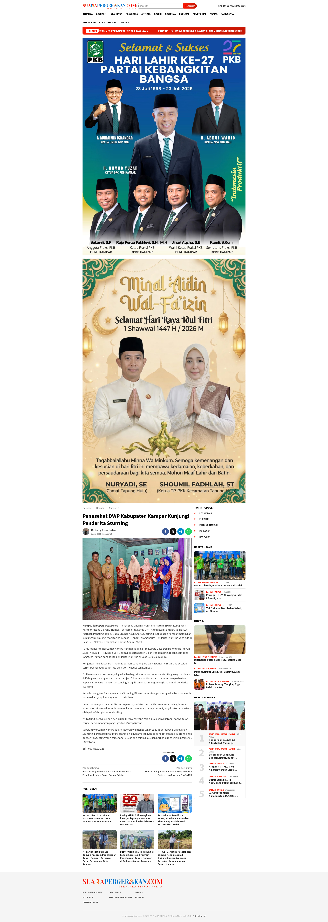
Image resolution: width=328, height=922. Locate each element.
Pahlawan (204, 530)
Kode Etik (88, 897)
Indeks (139, 892)
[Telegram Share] (180, 531)
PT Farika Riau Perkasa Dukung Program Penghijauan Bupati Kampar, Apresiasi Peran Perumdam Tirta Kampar (99, 858)
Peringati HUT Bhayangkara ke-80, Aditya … (224, 597)
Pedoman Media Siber (120, 897)
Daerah (197, 582)
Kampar (205, 582)
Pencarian (190, 5)
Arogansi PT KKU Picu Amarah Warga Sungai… (223, 768)
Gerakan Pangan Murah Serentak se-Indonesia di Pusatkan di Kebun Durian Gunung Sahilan (107, 771)
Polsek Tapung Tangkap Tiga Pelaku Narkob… (223, 686)
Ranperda (204, 536)
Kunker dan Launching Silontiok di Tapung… (222, 741)
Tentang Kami (90, 902)
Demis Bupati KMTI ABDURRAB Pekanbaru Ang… (225, 781)
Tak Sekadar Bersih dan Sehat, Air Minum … (224, 610)
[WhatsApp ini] (188, 531)
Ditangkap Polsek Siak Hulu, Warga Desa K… (217, 661)
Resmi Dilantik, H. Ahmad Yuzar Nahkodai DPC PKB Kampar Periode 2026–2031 (97, 818)
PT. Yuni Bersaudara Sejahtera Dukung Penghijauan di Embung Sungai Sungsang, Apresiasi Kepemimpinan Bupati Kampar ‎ (175, 858)
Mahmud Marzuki (208, 524)
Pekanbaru (222, 777)
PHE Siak (204, 519)
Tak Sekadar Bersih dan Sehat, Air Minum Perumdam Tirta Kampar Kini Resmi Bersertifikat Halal (173, 820)
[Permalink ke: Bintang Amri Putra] (86, 531)
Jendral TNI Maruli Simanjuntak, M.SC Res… (223, 794)
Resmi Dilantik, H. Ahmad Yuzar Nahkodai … (219, 585)
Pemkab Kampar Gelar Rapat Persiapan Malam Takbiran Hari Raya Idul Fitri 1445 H (168, 771)
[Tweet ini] (173, 531)
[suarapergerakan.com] (109, 5)
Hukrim (205, 657)
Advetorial (214, 734)
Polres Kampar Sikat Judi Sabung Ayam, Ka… (217, 673)
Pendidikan (205, 513)
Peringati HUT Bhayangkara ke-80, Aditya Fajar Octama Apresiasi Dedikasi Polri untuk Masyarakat (146, 30)
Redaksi (139, 897)
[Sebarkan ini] (165, 531)
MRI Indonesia (199, 916)
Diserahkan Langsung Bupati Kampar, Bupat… (223, 756)
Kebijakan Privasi (92, 892)
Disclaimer (115, 892)
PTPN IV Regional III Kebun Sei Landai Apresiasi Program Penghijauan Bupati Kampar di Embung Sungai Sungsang (137, 856)
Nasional (214, 582)
